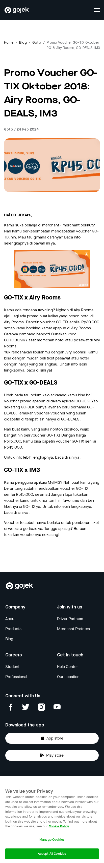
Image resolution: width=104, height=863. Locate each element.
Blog (23, 42)
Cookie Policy (59, 826)
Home (9, 42)
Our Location (68, 676)
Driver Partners (70, 618)
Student (12, 666)
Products (13, 628)
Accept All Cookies (52, 853)
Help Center (67, 666)
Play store (55, 755)
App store (54, 738)
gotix (36, 42)
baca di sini (36, 370)
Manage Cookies (52, 839)
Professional (16, 676)
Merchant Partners (73, 628)
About (10, 618)
